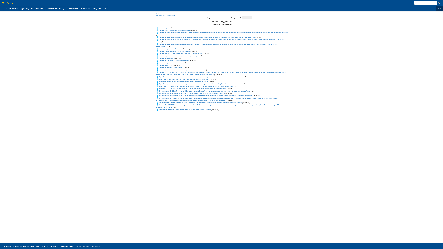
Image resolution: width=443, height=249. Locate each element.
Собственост (73, 8)
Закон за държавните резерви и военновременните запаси (179, 70)
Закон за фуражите (165, 65)
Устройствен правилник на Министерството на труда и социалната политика (185, 110)
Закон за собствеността (167, 58)
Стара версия (95, 246)
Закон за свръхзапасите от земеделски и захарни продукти (179, 56)
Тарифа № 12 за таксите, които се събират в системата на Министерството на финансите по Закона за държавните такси (200, 103)
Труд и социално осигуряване (32, 8)
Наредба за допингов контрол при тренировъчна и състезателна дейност (184, 82)
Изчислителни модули (50, 246)
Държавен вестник (163, 13)
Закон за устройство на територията (171, 63)
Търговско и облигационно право (93, 8)
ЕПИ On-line (7, 2)
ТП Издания (6, 246)
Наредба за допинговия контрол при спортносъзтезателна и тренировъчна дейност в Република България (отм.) (197, 84)
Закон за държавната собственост (170, 68)
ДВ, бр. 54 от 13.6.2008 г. (165, 15)
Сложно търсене (82, 246)
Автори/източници (33, 246)
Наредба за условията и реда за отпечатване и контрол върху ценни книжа (184, 79)
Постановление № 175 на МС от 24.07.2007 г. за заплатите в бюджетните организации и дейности (192, 93)
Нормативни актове (10, 8)
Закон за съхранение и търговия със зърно (174, 61)
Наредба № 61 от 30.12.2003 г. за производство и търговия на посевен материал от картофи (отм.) (192, 89)
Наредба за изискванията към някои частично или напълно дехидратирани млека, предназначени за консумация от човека (201, 77)
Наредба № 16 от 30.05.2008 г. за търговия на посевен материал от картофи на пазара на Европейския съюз (196, 86)
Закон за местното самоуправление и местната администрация (180, 54)
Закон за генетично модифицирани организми (174, 30)
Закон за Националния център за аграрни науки (175, 51)
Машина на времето (67, 246)
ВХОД (439, 8)
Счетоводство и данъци (55, 8)
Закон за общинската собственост (170, 49)
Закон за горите (164, 28)
